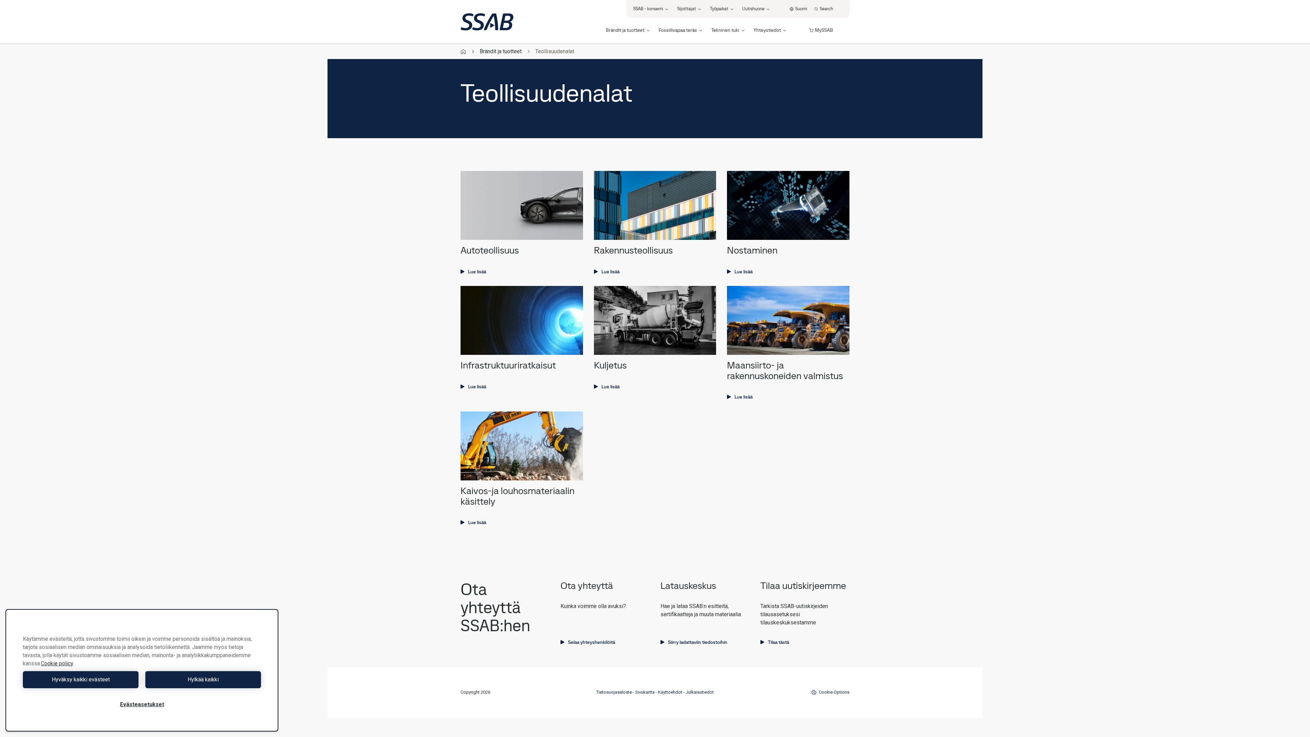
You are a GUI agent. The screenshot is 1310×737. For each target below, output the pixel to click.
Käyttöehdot (670, 692)
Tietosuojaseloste (614, 692)
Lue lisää (477, 272)
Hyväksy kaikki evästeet (81, 679)
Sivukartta (645, 692)
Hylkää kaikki (203, 679)
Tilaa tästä (778, 642)
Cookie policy (57, 663)
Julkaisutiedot (700, 692)
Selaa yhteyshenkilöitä (591, 642)
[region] (141, 670)
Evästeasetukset (142, 704)
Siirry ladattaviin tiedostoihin (697, 642)
